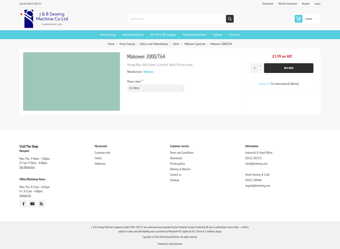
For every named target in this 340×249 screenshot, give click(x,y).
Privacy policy (177, 164)
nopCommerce (175, 243)
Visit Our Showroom (287, 3)
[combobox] (177, 19)
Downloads (268, 3)
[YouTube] (32, 204)
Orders (98, 158)
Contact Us (264, 84)
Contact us (175, 174)
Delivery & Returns (180, 169)
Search (230, 19)
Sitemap (174, 180)
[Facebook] (23, 204)
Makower (148, 72)
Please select (134, 81)
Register (306, 3)
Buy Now (288, 68)
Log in (318, 3)
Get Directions (27, 167)
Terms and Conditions (182, 153)
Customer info (102, 153)
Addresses (100, 164)
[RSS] (41, 204)
